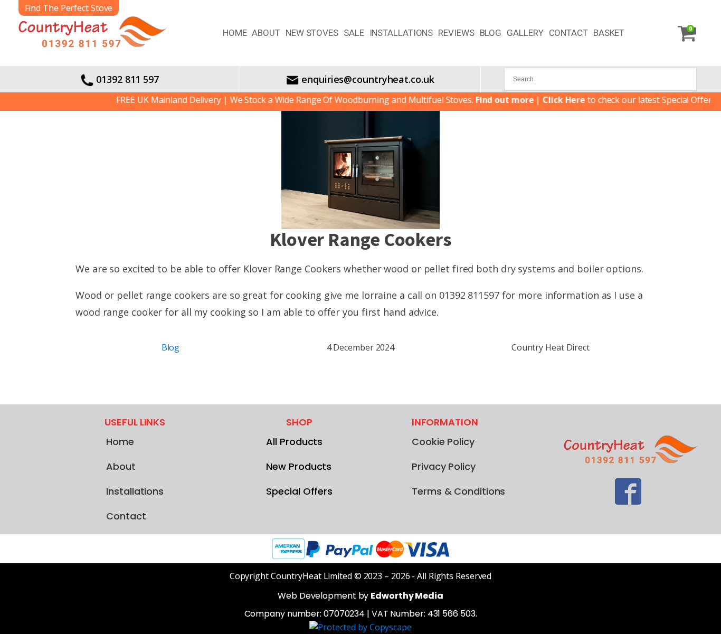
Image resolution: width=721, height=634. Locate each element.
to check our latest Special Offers (620, 100)
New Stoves (312, 32)
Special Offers (299, 491)
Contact (568, 32)
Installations (401, 32)
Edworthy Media (407, 596)
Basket (608, 32)
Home (235, 32)
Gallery (525, 32)
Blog (491, 32)
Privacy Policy (444, 466)
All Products (294, 441)
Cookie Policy (443, 441)
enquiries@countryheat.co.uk (367, 79)
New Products (298, 466)
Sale (354, 32)
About (266, 32)
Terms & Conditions (458, 491)
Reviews (456, 32)
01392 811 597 (127, 79)
